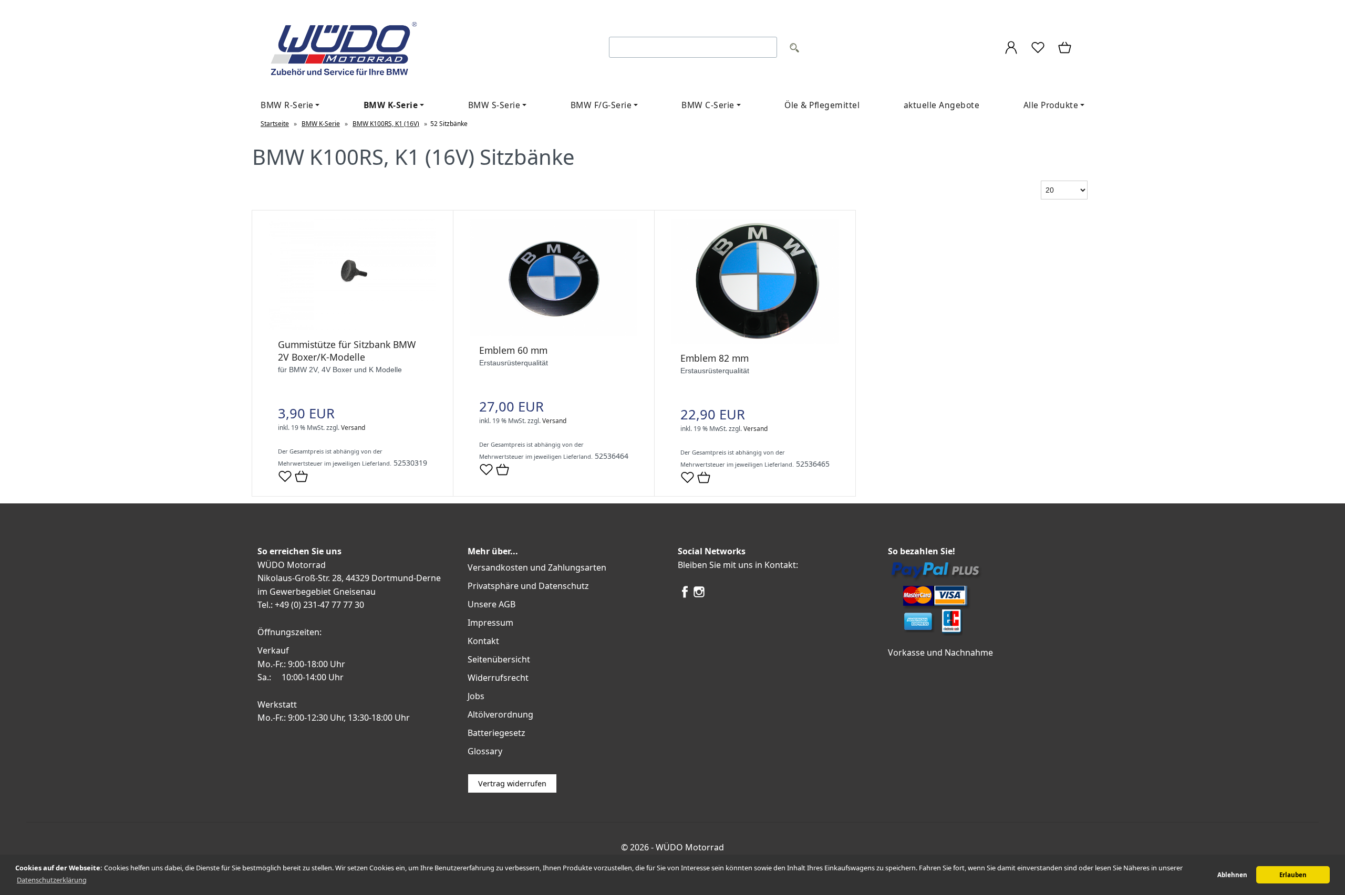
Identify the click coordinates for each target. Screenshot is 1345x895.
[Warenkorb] (1065, 49)
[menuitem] (290, 105)
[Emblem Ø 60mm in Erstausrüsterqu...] (553, 333)
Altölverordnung (500, 714)
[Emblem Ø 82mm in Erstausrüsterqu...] (755, 341)
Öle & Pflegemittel (822, 105)
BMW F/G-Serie (601, 105)
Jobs (476, 696)
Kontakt (483, 641)
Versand (353, 427)
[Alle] (794, 49)
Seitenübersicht (499, 659)
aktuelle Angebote (942, 105)
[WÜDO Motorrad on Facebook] (685, 596)
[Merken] (285, 481)
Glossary (485, 751)
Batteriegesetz (496, 733)
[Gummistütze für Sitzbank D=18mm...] (352, 327)
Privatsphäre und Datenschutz (528, 586)
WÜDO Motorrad (690, 847)
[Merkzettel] (1038, 49)
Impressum (490, 622)
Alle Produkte (1051, 105)
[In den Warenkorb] (301, 477)
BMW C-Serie (707, 105)
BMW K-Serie (391, 105)
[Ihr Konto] (1011, 49)
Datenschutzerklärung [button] (52, 880)
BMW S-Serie (494, 105)
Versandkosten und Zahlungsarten (537, 567)
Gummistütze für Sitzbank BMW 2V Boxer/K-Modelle (347, 350)
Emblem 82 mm (714, 358)
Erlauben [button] (1293, 875)
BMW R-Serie (287, 105)
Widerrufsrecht (498, 677)
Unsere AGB (491, 604)
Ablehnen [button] (1232, 875)
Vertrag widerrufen (512, 783)
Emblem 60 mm (513, 350)
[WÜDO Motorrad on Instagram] (699, 596)
